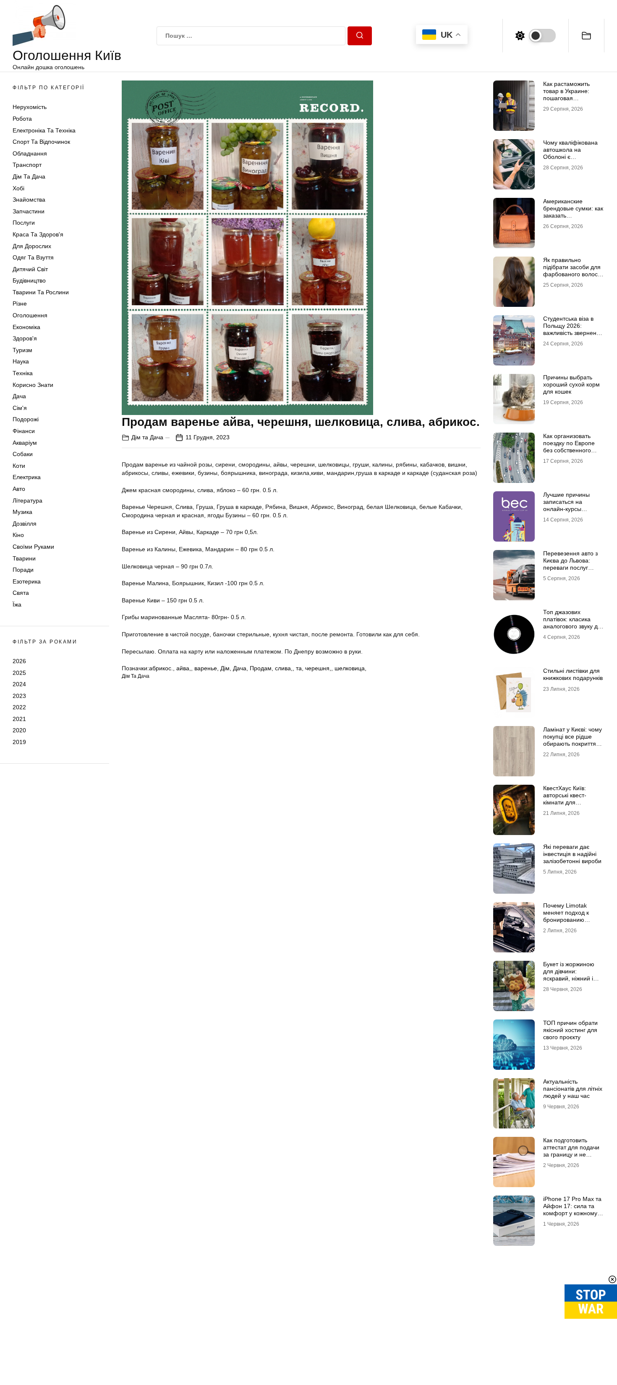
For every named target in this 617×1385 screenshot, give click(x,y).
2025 (19, 672)
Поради (23, 569)
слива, (284, 668)
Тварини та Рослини (41, 292)
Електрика (27, 477)
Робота (22, 118)
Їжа (17, 604)
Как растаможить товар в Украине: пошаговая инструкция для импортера (566, 97)
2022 (19, 707)
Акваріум (25, 442)
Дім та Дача (29, 176)
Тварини (24, 558)
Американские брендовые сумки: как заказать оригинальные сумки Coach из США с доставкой (573, 219)
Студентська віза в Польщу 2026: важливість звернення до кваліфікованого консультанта (573, 332)
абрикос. (161, 668)
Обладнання (30, 153)
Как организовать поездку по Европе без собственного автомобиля (569, 446)
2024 (19, 684)
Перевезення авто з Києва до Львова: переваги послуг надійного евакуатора (573, 564)
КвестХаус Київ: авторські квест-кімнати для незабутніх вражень (570, 798)
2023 (19, 695)
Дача (19, 396)
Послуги (24, 222)
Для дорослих (32, 246)
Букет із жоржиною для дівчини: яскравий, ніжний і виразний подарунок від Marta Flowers (571, 978)
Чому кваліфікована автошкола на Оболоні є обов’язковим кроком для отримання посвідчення (572, 160)
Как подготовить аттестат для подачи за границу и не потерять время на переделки (571, 1154)
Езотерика (27, 581)
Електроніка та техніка (44, 130)
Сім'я (20, 408)
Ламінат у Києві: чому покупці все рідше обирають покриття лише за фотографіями (572, 743)
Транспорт (27, 164)
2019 (19, 742)
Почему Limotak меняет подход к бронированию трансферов (566, 916)
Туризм (22, 350)
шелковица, (350, 668)
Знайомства (29, 199)
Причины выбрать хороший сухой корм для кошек (571, 384)
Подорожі (26, 419)
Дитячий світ (30, 269)
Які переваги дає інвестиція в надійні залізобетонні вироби (572, 853)
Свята (21, 592)
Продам (261, 668)
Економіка (26, 327)
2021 (19, 719)
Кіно (18, 535)
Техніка (23, 373)
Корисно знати (33, 384)
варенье (205, 668)
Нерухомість (30, 107)
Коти (19, 465)
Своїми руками (33, 546)
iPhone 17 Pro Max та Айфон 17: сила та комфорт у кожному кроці (572, 1209)
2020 (19, 730)
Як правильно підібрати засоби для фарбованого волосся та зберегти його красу (573, 274)
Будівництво (29, 280)
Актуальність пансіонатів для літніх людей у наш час (572, 1088)
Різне (20, 303)
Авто (19, 488)
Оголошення (30, 315)
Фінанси (24, 431)
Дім (225, 668)
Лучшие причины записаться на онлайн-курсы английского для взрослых (566, 508)
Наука (21, 361)
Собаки (23, 454)
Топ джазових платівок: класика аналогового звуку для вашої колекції (573, 622)
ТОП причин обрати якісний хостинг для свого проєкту (570, 1029)
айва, (183, 668)
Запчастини (28, 211)
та (299, 668)
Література (27, 500)
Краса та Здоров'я (38, 234)
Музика (22, 511)
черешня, (318, 668)
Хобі (18, 188)
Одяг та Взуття (33, 257)
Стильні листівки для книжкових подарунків (573, 674)
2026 (19, 661)
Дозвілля (25, 523)
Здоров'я (25, 338)
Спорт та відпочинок (41, 141)
